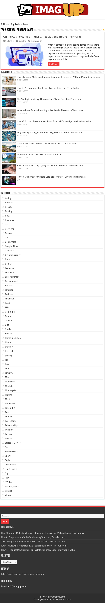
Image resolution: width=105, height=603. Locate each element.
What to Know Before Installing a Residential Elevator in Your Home (50, 110)
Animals (9, 202)
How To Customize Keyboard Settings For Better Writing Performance (51, 177)
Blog (7, 215)
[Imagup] (52, 9)
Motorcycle (10, 390)
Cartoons (9, 229)
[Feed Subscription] (103, 30)
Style (7, 460)
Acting (8, 198)
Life (7, 368)
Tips (7, 473)
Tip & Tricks (11, 469)
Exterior (9, 290)
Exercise (9, 285)
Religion (9, 429)
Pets (7, 412)
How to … (10, 342)
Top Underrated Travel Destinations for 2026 (39, 154)
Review (8, 434)
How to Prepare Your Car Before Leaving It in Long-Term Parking (49, 88)
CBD (7, 237)
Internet (9, 351)
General (9, 320)
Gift (7, 325)
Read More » (53, 64)
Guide (8, 329)
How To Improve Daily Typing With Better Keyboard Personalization (50, 165)
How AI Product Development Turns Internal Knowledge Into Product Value (54, 121)
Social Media (11, 451)
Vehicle (8, 491)
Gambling (22, 41)
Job (6, 360)
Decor (8, 259)
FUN (7, 307)
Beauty (8, 207)
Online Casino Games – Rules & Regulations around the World (42, 36)
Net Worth (10, 403)
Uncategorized (12, 486)
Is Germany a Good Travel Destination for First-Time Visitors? (47, 143)
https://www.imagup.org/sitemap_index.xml (22, 574)
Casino (8, 233)
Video (8, 495)
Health (8, 333)
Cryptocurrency (13, 255)
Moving (8, 394)
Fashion (9, 294)
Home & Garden (13, 338)
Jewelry (8, 355)
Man (7, 377)
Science (8, 438)
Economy (9, 268)
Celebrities (10, 242)
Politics (8, 416)
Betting (8, 211)
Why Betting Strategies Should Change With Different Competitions (50, 132)
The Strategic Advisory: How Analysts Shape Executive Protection (49, 99)
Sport (8, 456)
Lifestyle (9, 373)
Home (6, 24)
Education (10, 272)
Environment (11, 281)
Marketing (10, 381)
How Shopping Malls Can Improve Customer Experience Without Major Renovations (58, 77)
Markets (9, 386)
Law (7, 364)
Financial (9, 298)
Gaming (9, 316)
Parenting (10, 408)
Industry (9, 346)
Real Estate (10, 421)
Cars (7, 224)
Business (9, 220)
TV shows (9, 482)
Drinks (8, 263)
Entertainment (12, 277)
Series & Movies (13, 443)
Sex (6, 447)
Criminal (9, 250)
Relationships (11, 425)
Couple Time (11, 246)
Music (8, 399)
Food (7, 303)
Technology (10, 464)
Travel (8, 477)
